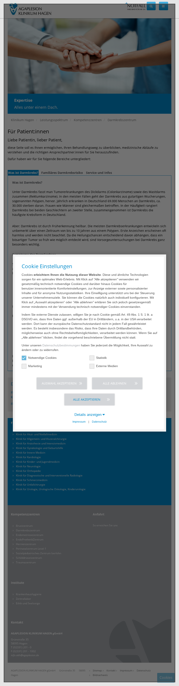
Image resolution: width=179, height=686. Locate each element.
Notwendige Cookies (42, 357)
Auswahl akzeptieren (59, 383)
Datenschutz (99, 421)
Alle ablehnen (114, 383)
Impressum (79, 421)
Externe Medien (107, 366)
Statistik (101, 357)
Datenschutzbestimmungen (61, 345)
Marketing (35, 366)
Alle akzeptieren (86, 399)
